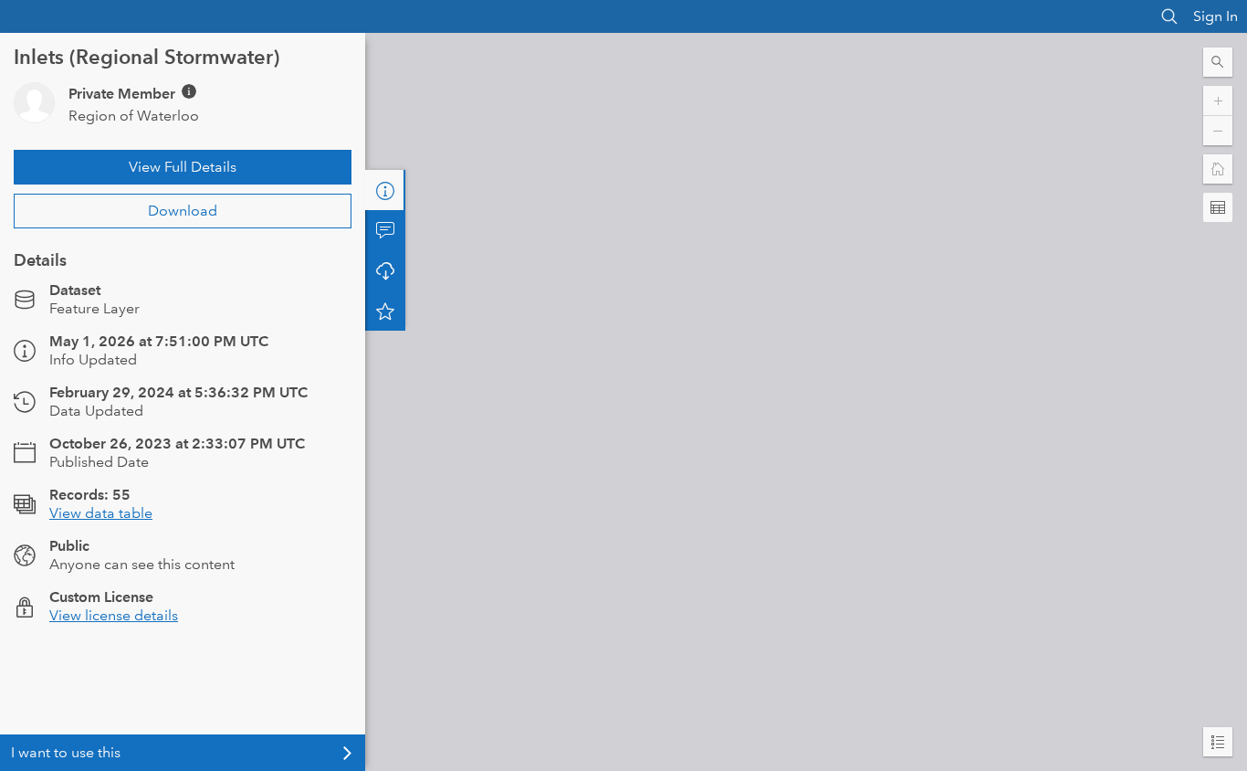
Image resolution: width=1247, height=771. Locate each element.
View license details (113, 615)
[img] (189, 91)
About (385, 190)
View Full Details (182, 166)
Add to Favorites (385, 310)
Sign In (1215, 16)
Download (182, 210)
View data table (100, 513)
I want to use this (66, 752)
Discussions (385, 230)
